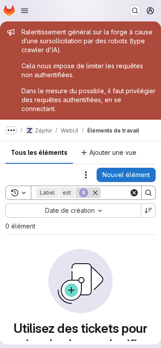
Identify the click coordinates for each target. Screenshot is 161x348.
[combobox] (73, 210)
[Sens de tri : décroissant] (148, 210)
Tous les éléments (39, 152)
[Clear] (134, 192)
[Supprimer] (95, 192)
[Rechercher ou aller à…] (135, 10)
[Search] (148, 193)
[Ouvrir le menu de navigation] (24, 11)
